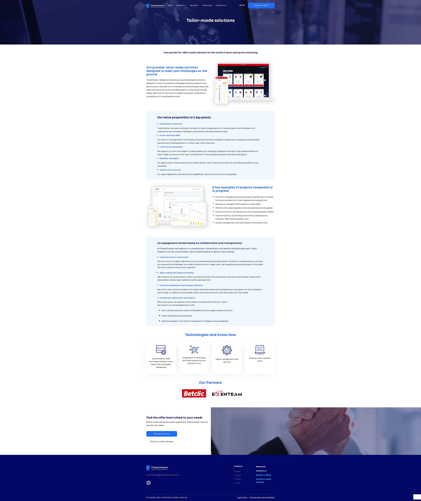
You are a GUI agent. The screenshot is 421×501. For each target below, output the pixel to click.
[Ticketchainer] (155, 5)
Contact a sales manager (263, 480)
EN (243, 5)
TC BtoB (237, 475)
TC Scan (237, 483)
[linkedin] (148, 483)
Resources (261, 467)
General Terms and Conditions (262, 497)
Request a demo (263, 475)
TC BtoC (237, 471)
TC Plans (237, 479)
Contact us (261, 471)
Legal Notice (242, 497)
